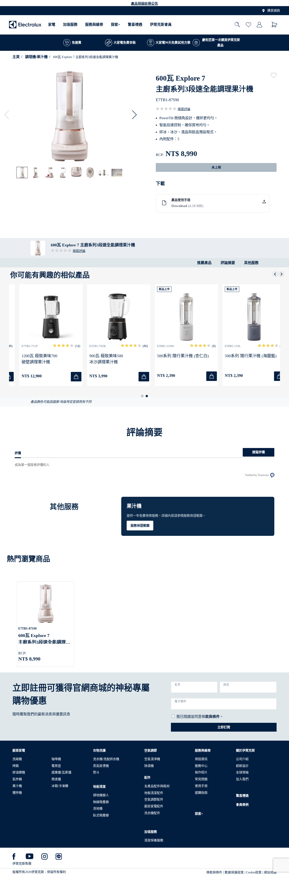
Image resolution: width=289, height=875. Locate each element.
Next (132, 114)
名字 (177, 684)
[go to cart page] (274, 25)
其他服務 (251, 263)
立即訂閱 (223, 727)
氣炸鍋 (17, 779)
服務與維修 (94, 25)
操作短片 (201, 772)
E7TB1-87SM (27, 628)
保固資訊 (201, 759)
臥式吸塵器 (101, 815)
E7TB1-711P (22, 346)
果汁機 (17, 786)
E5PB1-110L (225, 346)
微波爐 (56, 779)
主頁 (16, 57)
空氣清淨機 (152, 759)
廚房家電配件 (153, 806)
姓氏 (226, 684)
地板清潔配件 (153, 793)
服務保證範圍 (140, 525)
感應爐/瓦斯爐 (61, 772)
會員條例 (242, 804)
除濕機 (149, 766)
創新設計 (242, 766)
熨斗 (96, 772)
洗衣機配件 (152, 813)
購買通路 (273, 10)
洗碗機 (17, 759)
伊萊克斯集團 (21, 863)
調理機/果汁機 (36, 57)
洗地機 (98, 808)
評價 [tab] (18, 453)
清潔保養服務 (153, 840)
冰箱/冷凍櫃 (59, 786)
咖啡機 (56, 759)
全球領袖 (242, 772)
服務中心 (201, 766)
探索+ (115, 25)
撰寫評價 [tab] (258, 452)
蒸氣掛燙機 (101, 766)
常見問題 (201, 779)
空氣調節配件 (153, 799)
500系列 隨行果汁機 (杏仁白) (175, 356)
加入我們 (242, 779)
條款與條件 (214, 872)
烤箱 (15, 766)
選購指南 (201, 792)
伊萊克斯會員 (161, 25)
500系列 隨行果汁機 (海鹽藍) (242, 356)
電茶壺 (56, 766)
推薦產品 (204, 263)
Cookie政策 (253, 872)
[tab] (22, 172)
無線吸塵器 (101, 802)
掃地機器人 (101, 795)
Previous (8, 114)
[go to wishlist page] (248, 25)
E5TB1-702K (89, 346)
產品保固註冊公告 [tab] (144, 3)
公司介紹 (242, 759)
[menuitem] (51, 25)
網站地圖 (270, 872)
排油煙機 (18, 772)
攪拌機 (17, 792)
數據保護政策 (234, 872)
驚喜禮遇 (135, 25)
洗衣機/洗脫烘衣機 (106, 759)
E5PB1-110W (157, 346)
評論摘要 (228, 263)
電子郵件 (180, 701)
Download (187, 206)
